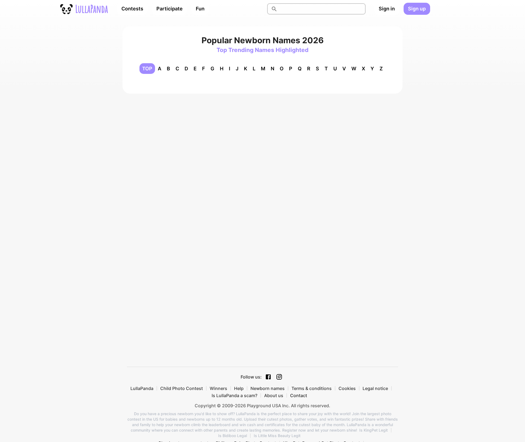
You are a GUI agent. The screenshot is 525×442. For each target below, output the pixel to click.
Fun (200, 8)
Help (239, 388)
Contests (132, 8)
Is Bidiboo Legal (232, 436)
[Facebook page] (268, 376)
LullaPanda (141, 388)
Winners (218, 388)
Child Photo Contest (181, 388)
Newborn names (267, 388)
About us (273, 395)
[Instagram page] (279, 376)
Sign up (417, 8)
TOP (147, 68)
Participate (169, 8)
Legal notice (375, 388)
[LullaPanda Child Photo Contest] (83, 9)
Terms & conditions (311, 388)
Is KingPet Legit (373, 430)
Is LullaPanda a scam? (234, 395)
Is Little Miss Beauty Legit (277, 436)
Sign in (387, 8)
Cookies (347, 388)
